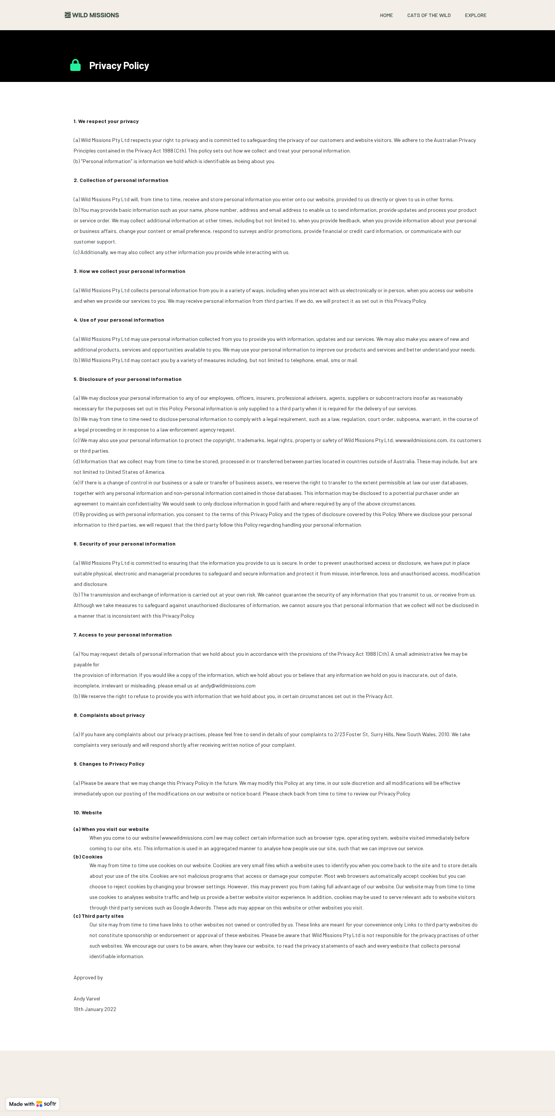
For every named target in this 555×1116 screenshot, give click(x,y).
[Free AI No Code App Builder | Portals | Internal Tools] (32, 1104)
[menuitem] (386, 15)
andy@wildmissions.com (228, 685)
